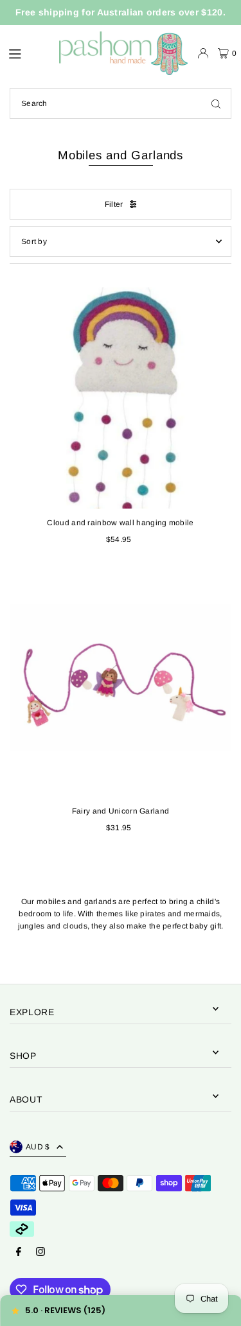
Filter (114, 204)
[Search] (216, 103)
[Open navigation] (26, 52)
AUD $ (38, 1146)
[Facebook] (18, 1252)
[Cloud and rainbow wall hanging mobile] (120, 398)
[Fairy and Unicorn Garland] (120, 686)
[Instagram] (40, 1252)
